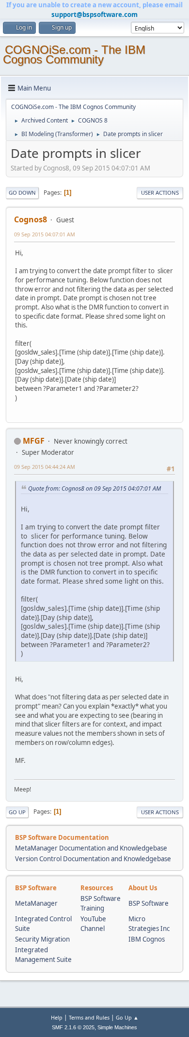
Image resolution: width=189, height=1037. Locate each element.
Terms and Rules (89, 1017)
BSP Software (148, 903)
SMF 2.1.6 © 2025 (73, 1027)
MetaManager (36, 903)
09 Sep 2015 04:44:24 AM (44, 466)
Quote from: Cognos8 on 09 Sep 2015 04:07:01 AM (94, 488)
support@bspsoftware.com (94, 14)
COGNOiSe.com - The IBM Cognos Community (74, 54)
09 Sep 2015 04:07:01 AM (44, 234)
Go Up (17, 812)
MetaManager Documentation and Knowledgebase (91, 848)
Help (57, 1017)
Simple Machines (117, 1027)
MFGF (34, 440)
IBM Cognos (146, 939)
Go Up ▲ (127, 1017)
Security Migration (42, 939)
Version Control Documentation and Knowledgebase (93, 858)
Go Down (22, 192)
